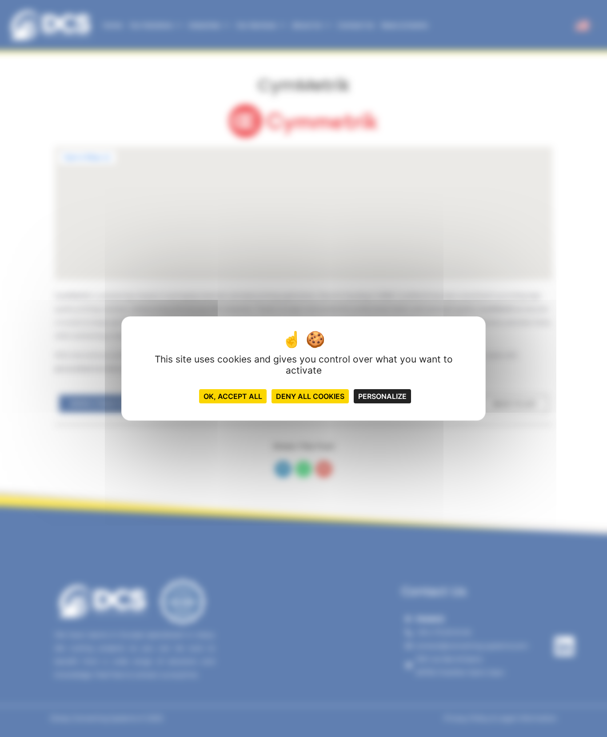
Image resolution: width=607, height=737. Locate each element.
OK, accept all (233, 396)
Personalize (382, 396)
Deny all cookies (310, 396)
